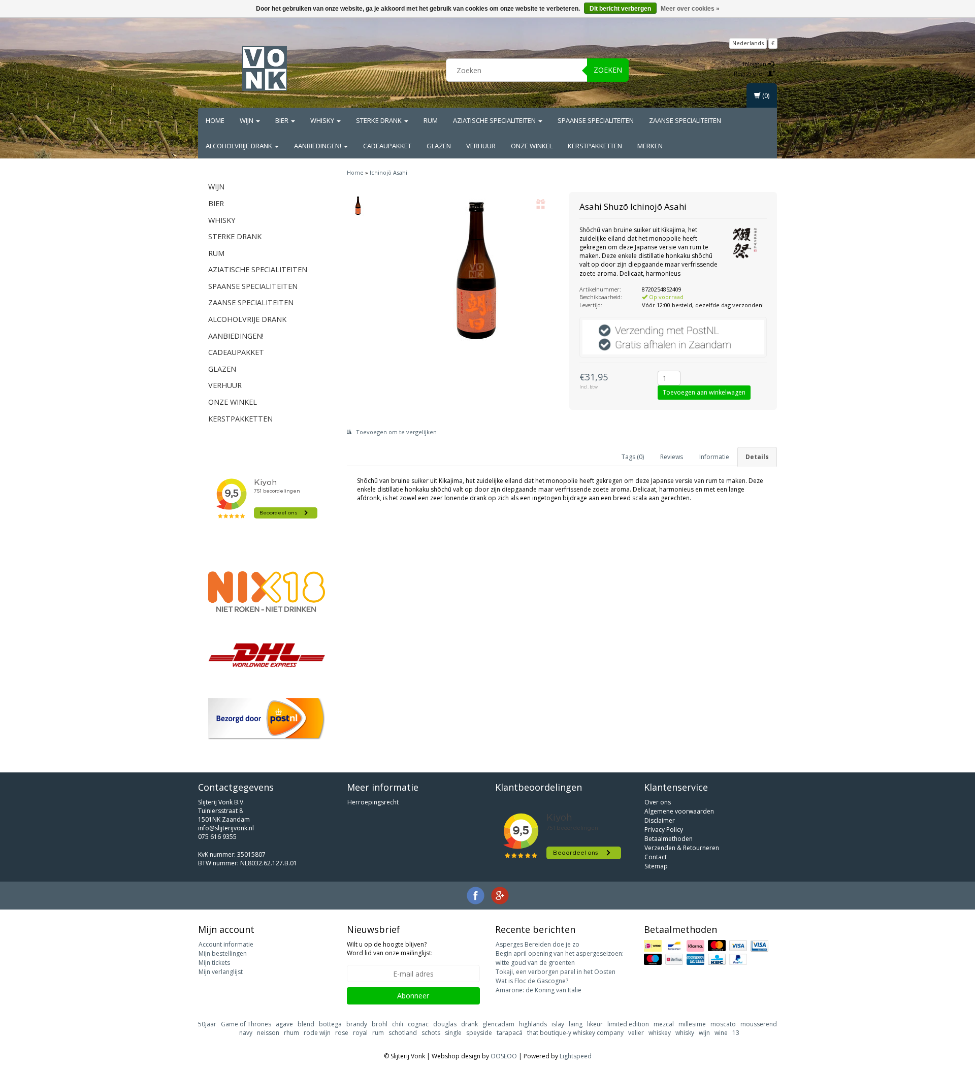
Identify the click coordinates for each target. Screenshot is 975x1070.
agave (284, 1024)
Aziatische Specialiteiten (495, 120)
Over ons (657, 802)
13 (735, 1032)
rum (378, 1032)
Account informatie (226, 944)
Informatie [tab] (714, 456)
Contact (655, 857)
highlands (533, 1024)
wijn (704, 1032)
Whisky (323, 120)
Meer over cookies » (690, 8)
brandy (356, 1024)
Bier (282, 120)
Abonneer (413, 995)
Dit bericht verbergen (620, 8)
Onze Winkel (531, 145)
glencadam (498, 1024)
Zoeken (608, 70)
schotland (402, 1032)
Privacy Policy (663, 829)
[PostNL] (266, 718)
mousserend (758, 1024)
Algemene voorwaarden (679, 811)
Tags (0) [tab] (633, 456)
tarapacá (510, 1032)
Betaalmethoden (668, 838)
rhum (291, 1032)
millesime (692, 1024)
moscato (723, 1024)
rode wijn (317, 1032)
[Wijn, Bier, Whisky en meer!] (265, 68)
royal (360, 1032)
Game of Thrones (246, 1024)
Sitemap (656, 866)
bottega (330, 1024)
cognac (418, 1024)
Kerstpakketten (595, 145)
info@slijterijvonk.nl (226, 828)
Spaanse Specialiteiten (596, 120)
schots (430, 1032)
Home (215, 120)
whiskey (659, 1032)
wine (721, 1032)
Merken (650, 145)
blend (306, 1024)
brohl (379, 1024)
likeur (595, 1024)
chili (397, 1024)
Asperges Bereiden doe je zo (537, 944)
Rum (431, 120)
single (453, 1032)
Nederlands (748, 43)
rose (341, 1032)
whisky (684, 1032)
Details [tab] (757, 456)
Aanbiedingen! (318, 145)
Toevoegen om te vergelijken (395, 432)
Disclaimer (659, 820)
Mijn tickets (214, 962)
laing (575, 1024)
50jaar (207, 1024)
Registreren (750, 73)
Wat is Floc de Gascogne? (532, 981)
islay (557, 1024)
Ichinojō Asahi (388, 172)
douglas (445, 1024)
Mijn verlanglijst (221, 971)
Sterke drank (379, 120)
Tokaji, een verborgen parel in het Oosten (555, 971)
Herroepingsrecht (373, 802)
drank (469, 1024)
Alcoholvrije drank (240, 145)
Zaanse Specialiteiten (685, 120)
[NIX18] (266, 591)
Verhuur (481, 145)
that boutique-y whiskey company (575, 1032)
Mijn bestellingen (223, 953)
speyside (479, 1032)
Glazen (439, 145)
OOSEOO (504, 1056)
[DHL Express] (266, 655)
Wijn (247, 120)
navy (245, 1032)
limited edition (628, 1024)
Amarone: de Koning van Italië (538, 990)
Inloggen (755, 64)
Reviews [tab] (671, 456)
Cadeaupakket (387, 145)
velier (636, 1032)
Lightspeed (576, 1056)
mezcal (664, 1024)
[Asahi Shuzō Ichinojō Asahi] (358, 205)
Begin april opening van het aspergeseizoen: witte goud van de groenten (560, 958)
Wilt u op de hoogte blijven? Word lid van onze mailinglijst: (390, 948)
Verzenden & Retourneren (681, 848)
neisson (268, 1032)
